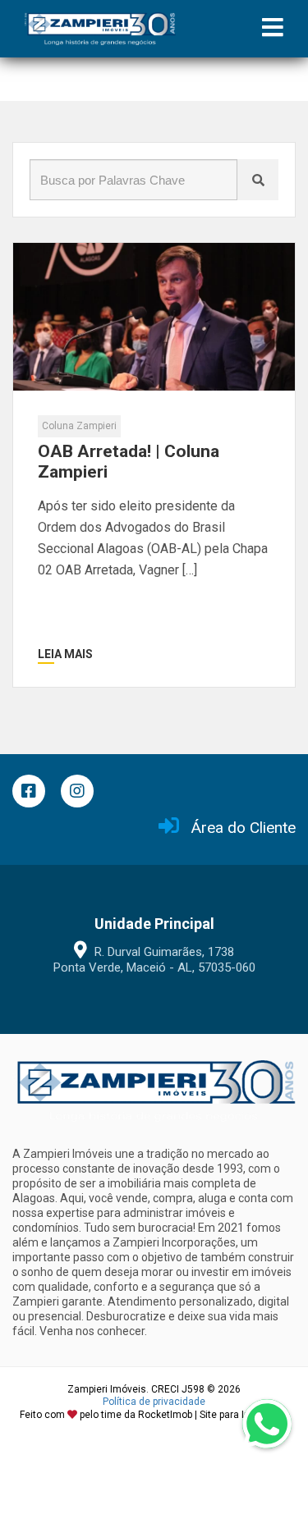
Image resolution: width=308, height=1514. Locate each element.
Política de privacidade (154, 1401)
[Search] (257, 179)
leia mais (65, 654)
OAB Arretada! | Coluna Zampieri (128, 461)
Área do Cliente (243, 827)
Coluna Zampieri (79, 426)
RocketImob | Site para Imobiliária (213, 1414)
